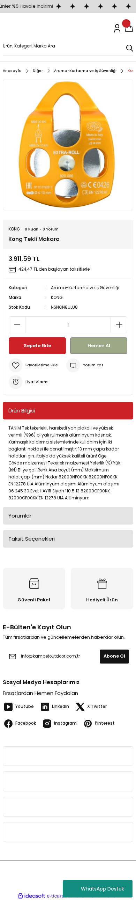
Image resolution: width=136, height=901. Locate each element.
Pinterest (105, 723)
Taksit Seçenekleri (31, 538)
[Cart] (129, 28)
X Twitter (97, 706)
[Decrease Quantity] (17, 324)
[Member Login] (117, 28)
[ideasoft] (31, 896)
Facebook (25, 723)
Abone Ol (114, 656)
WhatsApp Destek (102, 888)
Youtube (24, 706)
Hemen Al (99, 346)
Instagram (65, 723)
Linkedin (60, 706)
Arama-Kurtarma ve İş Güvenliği (85, 288)
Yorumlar (19, 515)
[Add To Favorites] (33, 365)
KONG (56, 297)
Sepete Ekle (37, 346)
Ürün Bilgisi (21, 410)
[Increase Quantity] (119, 324)
